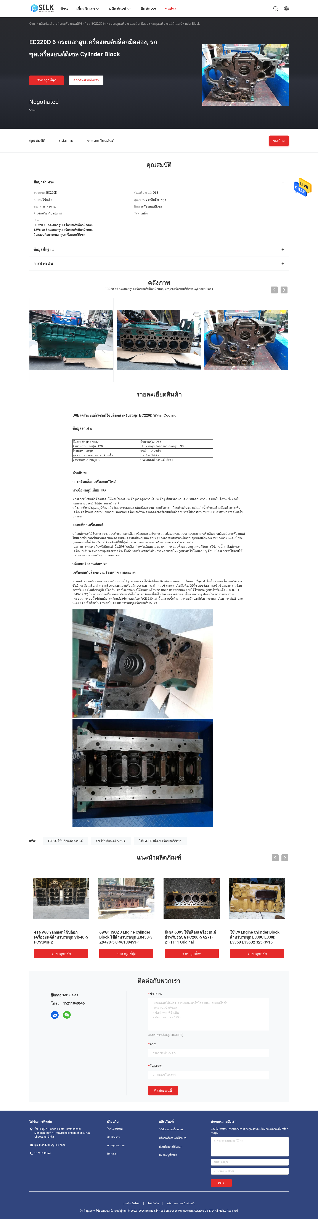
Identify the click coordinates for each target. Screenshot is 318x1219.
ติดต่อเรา (112, 1153)
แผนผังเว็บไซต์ (131, 1203)
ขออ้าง (279, 140)
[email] (55, 1015)
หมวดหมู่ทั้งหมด (168, 1154)
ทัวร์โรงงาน (113, 1137)
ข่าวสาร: (156, 993)
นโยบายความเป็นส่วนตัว (181, 1203)
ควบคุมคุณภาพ (116, 1145)
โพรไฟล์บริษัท (115, 1128)
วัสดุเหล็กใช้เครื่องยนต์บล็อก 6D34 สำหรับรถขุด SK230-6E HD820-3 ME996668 (254, 937)
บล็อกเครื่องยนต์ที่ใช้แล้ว (72, 23)
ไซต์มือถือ (153, 1203)
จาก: (153, 1044)
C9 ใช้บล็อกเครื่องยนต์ (110, 841)
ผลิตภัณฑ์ (45, 23)
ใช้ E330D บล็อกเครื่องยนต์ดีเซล (160, 841)
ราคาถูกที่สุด (46, 80)
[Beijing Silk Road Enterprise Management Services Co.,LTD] (42, 8)
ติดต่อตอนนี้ (163, 1091)
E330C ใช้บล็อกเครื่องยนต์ (65, 841)
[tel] (79, 1015)
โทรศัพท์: (156, 1066)
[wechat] (67, 1015)
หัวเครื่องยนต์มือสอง (170, 1146)
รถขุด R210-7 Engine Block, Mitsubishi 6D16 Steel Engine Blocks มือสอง (190, 937)
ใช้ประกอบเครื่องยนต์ (171, 1129)
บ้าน (32, 23)
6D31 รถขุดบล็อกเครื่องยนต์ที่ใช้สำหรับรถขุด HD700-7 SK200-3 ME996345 (126, 937)
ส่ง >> (221, 1183)
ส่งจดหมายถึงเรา (86, 80)
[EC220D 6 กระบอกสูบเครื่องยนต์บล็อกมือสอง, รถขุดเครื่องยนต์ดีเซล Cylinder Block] (245, 75)
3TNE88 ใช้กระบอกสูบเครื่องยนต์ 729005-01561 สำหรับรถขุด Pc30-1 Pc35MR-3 (61, 937)
